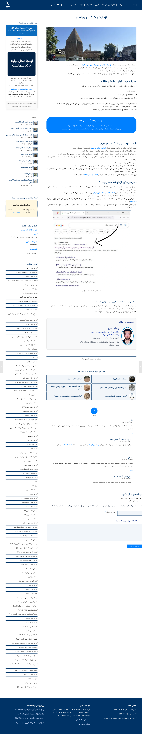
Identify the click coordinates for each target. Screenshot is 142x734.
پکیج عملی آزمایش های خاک (71, 350)
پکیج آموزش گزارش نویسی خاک (71, 357)
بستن (71, 395)
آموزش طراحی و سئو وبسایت (71, 372)
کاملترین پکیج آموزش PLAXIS (71, 364)
